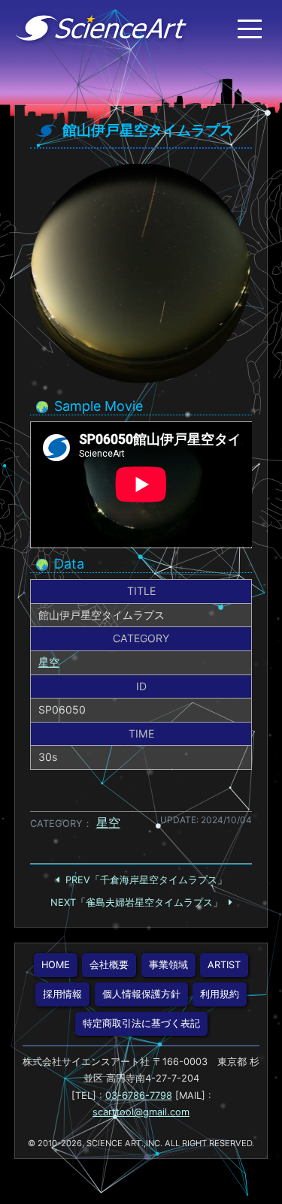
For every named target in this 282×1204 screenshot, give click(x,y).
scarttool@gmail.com (141, 1112)
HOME (55, 964)
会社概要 (109, 964)
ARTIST (224, 964)
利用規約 (219, 994)
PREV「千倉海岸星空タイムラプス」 (146, 880)
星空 (48, 662)
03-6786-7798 (138, 1095)
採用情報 (62, 994)
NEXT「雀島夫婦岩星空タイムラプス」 (136, 902)
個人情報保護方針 (141, 994)
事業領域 (168, 964)
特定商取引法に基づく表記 (141, 1023)
